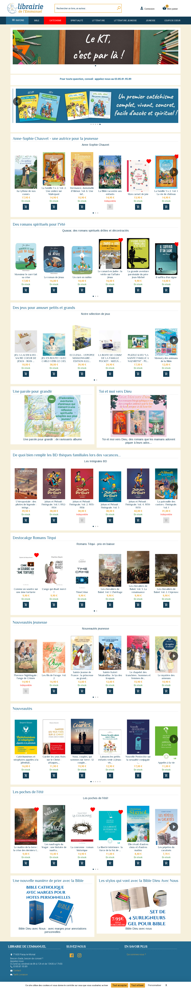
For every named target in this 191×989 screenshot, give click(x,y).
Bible (36, 20)
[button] (95, 65)
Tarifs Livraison (19, 974)
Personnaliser (154, 985)
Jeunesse (150, 20)
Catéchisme (55, 20)
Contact (15, 970)
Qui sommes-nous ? (136, 954)
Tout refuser (137, 985)
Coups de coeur (172, 20)
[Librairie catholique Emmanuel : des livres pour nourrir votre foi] (26, 15)
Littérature (98, 20)
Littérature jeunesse (125, 20)
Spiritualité (77, 20)
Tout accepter (119, 985)
